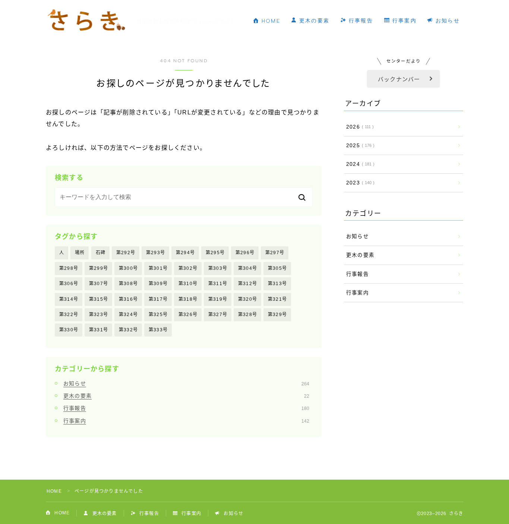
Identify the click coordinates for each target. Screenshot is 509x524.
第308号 (128, 283)
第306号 (68, 283)
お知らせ (447, 21)
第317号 (158, 299)
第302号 (187, 268)
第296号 (245, 252)
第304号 (247, 268)
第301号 (158, 268)
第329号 (277, 314)
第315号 (98, 299)
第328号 (247, 314)
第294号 (185, 252)
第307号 (98, 283)
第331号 (98, 329)
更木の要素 (313, 21)
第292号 (125, 252)
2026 (358, 127)
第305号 (277, 268)
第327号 (217, 314)
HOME (269, 21)
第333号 (158, 329)
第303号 (217, 268)
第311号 (217, 283)
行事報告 (360, 21)
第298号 (68, 268)
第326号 (187, 314)
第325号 (158, 314)
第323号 (98, 314)
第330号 (68, 329)
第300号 (128, 268)
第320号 (247, 299)
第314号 (68, 299)
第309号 (158, 283)
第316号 (128, 299)
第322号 (68, 314)
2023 (359, 183)
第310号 (187, 283)
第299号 (98, 268)
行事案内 (403, 21)
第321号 (277, 299)
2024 (359, 164)
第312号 (247, 283)
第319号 (217, 299)
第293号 (155, 252)
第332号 (128, 329)
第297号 (274, 252)
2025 (359, 145)
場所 (80, 252)
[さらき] (86, 21)
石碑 (100, 252)
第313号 (277, 283)
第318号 (187, 299)
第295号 (215, 252)
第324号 (128, 314)
